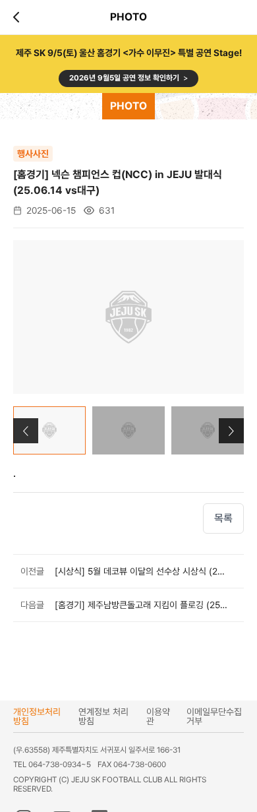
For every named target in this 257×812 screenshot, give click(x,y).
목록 (223, 518)
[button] (231, 430)
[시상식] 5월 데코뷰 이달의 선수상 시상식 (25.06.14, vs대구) (141, 571)
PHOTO (128, 106)
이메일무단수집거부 (214, 716)
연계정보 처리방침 (103, 716)
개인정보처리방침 (37, 716)
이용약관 (158, 716)
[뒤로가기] (18, 17)
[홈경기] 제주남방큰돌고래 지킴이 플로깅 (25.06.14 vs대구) (141, 605)
